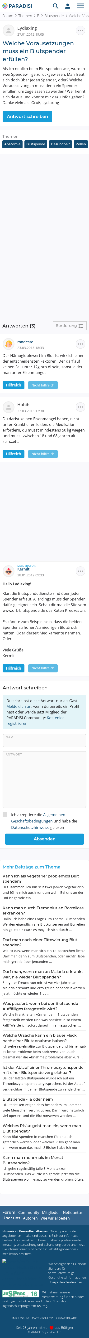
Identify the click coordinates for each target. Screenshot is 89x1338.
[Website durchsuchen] (56, 6)
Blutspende (54, 15)
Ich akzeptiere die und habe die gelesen (44, 821)
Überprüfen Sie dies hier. (65, 1282)
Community (28, 1212)
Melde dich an (18, 706)
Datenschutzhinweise (30, 827)
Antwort (14, 754)
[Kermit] (10, 571)
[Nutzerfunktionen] (68, 6)
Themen (25, 15)
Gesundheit (60, 144)
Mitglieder (51, 1212)
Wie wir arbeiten (55, 1218)
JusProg (42, 1306)
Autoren (30, 1218)
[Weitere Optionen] (80, 30)
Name (10, 737)
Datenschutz (42, 1318)
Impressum (20, 1318)
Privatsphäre (66, 1318)
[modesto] (10, 343)
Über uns (11, 1218)
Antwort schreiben (27, 116)
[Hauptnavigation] (81, 6)
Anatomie (12, 144)
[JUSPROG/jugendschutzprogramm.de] (20, 1293)
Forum (7, 15)
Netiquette (72, 1212)
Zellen (81, 144)
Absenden (45, 839)
